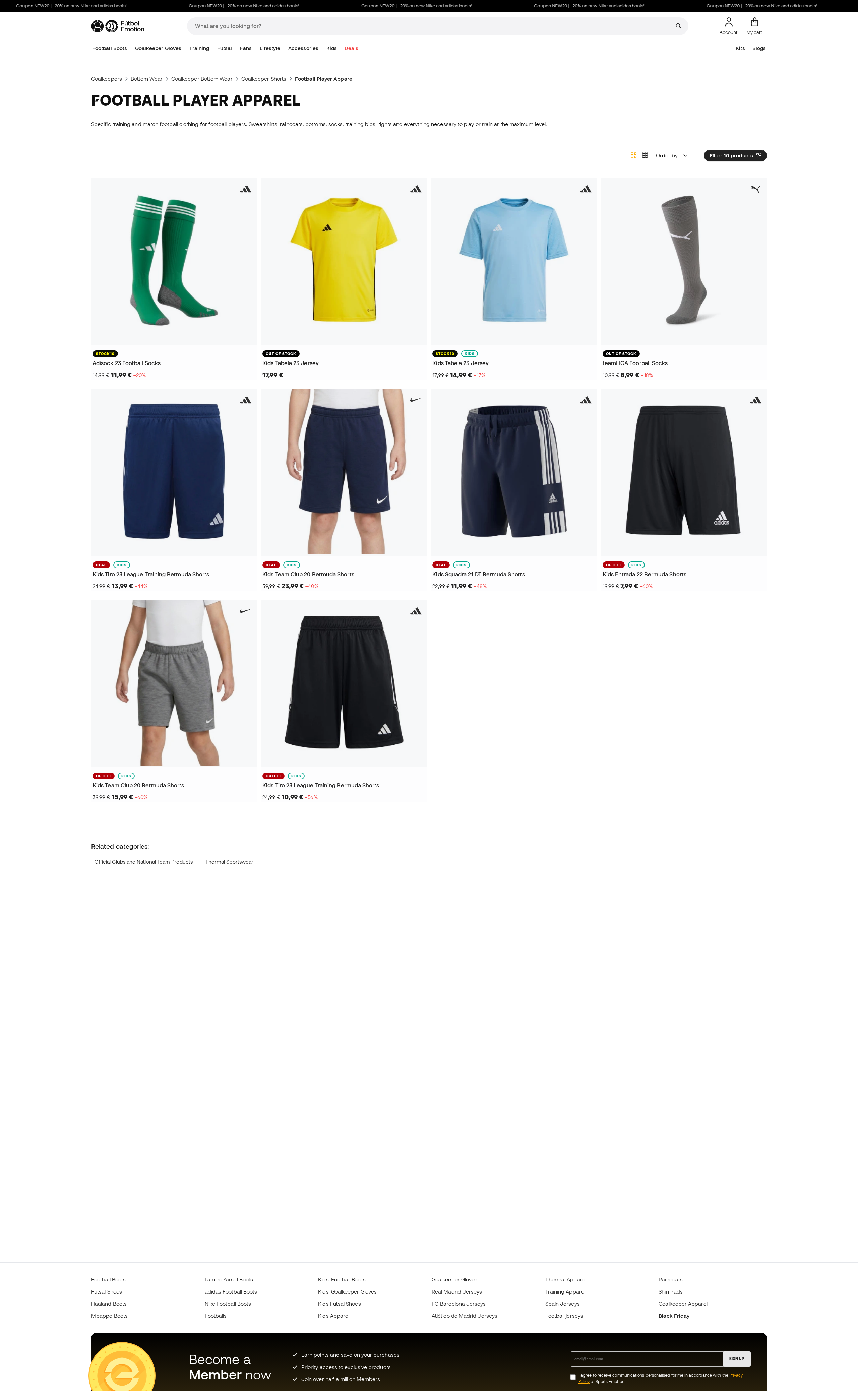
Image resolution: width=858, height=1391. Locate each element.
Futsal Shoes (106, 1291)
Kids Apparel (333, 1316)
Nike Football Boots (228, 1304)
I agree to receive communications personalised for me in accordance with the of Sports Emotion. (660, 1378)
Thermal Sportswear (229, 862)
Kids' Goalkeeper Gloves (347, 1291)
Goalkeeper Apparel (683, 1304)
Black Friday (674, 1316)
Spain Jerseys (562, 1304)
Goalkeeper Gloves (158, 48)
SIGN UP (736, 1358)
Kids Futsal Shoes (339, 1304)
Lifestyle (270, 48)
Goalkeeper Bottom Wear (202, 79)
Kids (331, 48)
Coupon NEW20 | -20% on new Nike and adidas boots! (220, 5)
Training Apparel (565, 1291)
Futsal (224, 48)
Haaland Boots (109, 1304)
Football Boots (109, 48)
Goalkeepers (106, 79)
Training (199, 48)
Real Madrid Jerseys (457, 1291)
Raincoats (671, 1279)
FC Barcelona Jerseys (459, 1304)
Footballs (216, 1316)
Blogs (759, 48)
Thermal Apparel (565, 1279)
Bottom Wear (147, 79)
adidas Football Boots (231, 1291)
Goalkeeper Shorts (263, 79)
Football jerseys (564, 1316)
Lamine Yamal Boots (229, 1279)
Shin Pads (671, 1291)
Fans (246, 48)
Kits (740, 48)
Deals (351, 48)
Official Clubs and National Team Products (144, 862)
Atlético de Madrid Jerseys (464, 1316)
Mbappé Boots (109, 1316)
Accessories (303, 48)
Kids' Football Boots (342, 1279)
